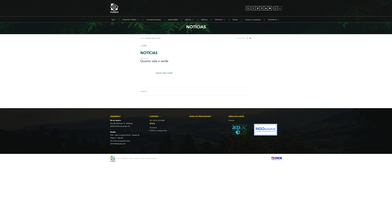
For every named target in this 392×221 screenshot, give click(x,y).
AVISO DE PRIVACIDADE (200, 116)
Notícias (235, 20)
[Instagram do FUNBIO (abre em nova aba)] (262, 8)
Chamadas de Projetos (153, 20)
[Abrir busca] (248, 8)
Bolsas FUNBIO (173, 20)
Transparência (272, 19)
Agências (188, 19)
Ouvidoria (153, 127)
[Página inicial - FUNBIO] (120, 8)
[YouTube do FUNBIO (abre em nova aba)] (270, 8)
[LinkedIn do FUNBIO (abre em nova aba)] (266, 8)
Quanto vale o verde (164, 73)
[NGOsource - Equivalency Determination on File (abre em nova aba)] (265, 130)
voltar (144, 46)
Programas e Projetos (129, 19)
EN (280, 8)
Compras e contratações (253, 20)
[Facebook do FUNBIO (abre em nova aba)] (254, 8)
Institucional (219, 19)
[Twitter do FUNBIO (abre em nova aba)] (258, 8)
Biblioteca (204, 20)
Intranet (231, 120)
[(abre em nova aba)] (237, 130)
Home (113, 20)
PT (276, 8)
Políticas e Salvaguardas (158, 130)
